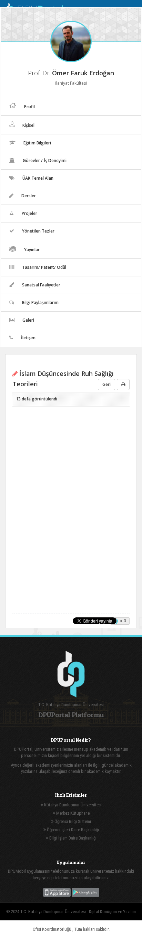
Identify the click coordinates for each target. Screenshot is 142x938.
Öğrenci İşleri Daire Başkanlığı (72, 829)
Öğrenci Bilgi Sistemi (72, 821)
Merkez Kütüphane (72, 813)
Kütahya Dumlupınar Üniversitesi (72, 804)
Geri (106, 384)
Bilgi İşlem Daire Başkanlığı (72, 838)
